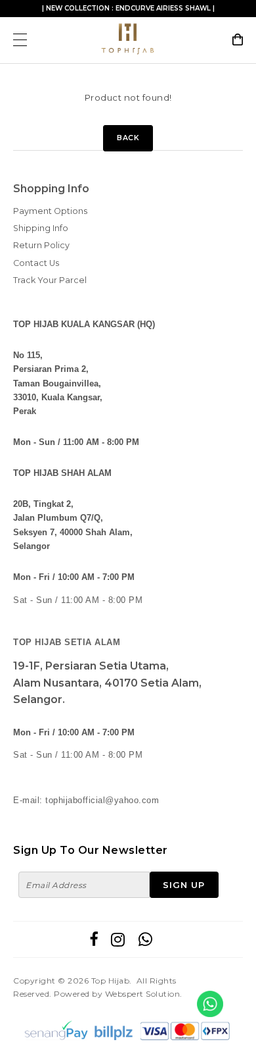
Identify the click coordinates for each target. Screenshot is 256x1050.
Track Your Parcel (50, 280)
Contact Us (36, 263)
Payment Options (50, 211)
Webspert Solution (143, 994)
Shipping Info (40, 228)
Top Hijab (110, 980)
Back (128, 138)
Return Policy (41, 245)
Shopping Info (51, 188)
